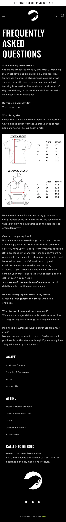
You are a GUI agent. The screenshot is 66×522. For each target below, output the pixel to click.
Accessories (12, 434)
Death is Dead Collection (19, 406)
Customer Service (15, 365)
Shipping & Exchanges (17, 372)
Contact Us (12, 386)
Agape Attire (30, 516)
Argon (44, 516)
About (9, 379)
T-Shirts (10, 420)
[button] (3, 15)
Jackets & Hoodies (16, 427)
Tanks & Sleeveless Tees (19, 413)
